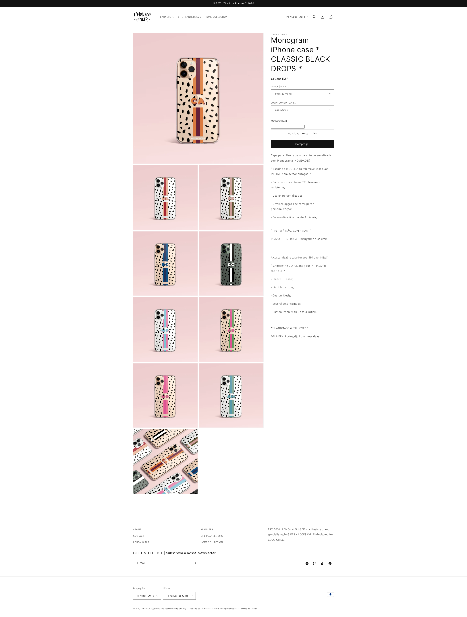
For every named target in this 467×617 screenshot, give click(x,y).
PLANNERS (206, 529)
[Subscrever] (195, 563)
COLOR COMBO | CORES (283, 102)
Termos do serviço (249, 608)
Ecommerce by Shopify (175, 608)
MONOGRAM (279, 121)
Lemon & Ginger (148, 608)
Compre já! (302, 144)
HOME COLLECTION (211, 542)
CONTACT (138, 535)
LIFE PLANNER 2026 (211, 535)
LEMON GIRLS (141, 542)
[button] (166, 17)
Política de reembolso (200, 608)
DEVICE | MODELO (280, 86)
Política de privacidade (225, 608)
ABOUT (137, 529)
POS (158, 608)
